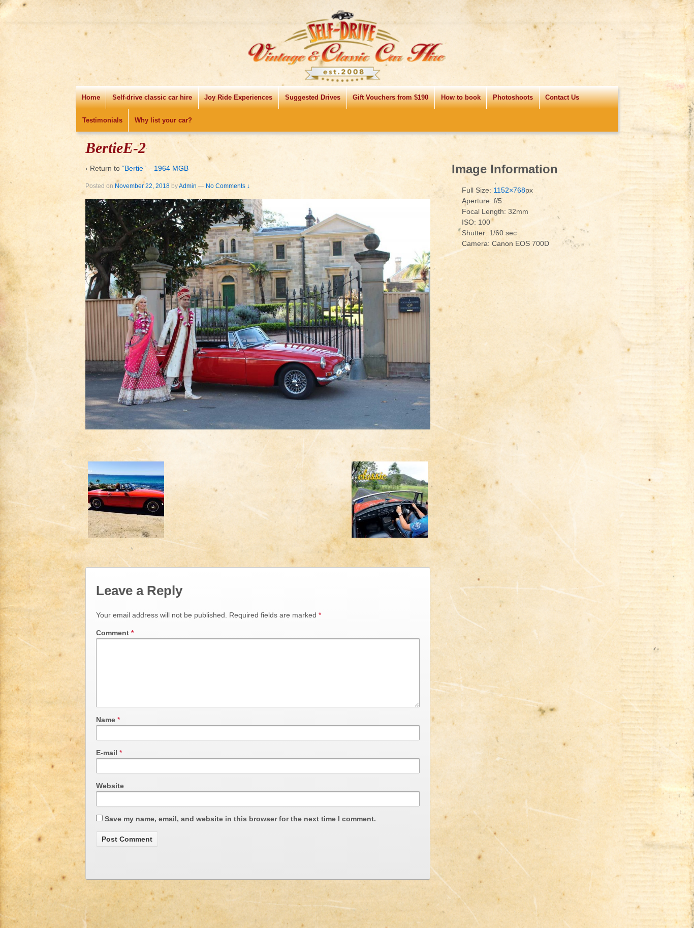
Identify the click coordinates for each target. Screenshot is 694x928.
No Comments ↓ (228, 186)
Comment (115, 633)
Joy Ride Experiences (238, 97)
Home (91, 97)
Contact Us (562, 97)
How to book (461, 97)
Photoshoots (513, 97)
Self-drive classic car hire (152, 97)
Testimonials (102, 120)
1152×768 (509, 190)
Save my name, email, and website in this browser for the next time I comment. (240, 819)
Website (110, 786)
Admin (188, 186)
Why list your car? (163, 120)
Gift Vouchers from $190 (390, 97)
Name (105, 720)
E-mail (106, 753)
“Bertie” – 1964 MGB (155, 168)
